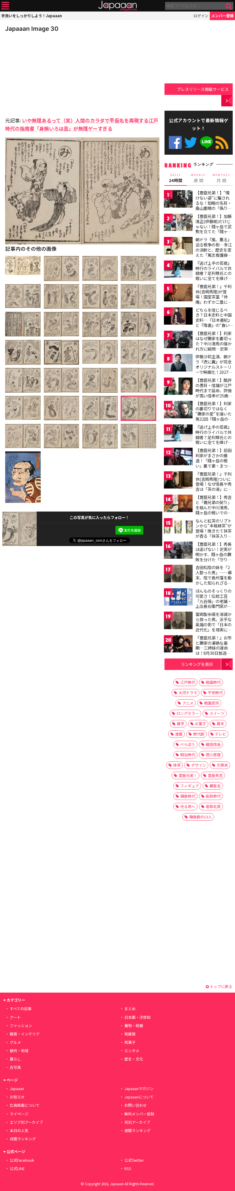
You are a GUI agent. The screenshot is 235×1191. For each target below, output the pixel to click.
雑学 (180, 723)
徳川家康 (213, 754)
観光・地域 (19, 1050)
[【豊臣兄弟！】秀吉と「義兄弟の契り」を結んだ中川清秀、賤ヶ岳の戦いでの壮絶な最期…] (178, 504)
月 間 (221, 178)
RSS (222, 142)
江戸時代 (187, 682)
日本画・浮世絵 (137, 1017)
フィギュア (189, 785)
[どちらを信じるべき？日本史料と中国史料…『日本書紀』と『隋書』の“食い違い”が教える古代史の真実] (178, 317)
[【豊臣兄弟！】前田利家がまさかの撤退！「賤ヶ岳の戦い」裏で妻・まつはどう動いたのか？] (178, 457)
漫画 (179, 734)
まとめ (130, 1008)
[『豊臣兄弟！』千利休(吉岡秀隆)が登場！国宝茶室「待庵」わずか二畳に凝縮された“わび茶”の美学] (178, 293)
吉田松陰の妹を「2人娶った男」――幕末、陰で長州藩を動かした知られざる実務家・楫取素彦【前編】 (213, 580)
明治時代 (187, 754)
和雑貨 (130, 1034)
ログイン (200, 15)
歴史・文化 (133, 1059)
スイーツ (216, 713)
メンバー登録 (222, 15)
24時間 (176, 178)
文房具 (222, 765)
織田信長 (213, 744)
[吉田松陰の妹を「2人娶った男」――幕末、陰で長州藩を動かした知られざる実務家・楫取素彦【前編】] (178, 574)
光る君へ (187, 806)
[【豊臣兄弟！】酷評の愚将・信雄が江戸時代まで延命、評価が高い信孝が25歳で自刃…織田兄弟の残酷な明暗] (178, 387)
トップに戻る (220, 986)
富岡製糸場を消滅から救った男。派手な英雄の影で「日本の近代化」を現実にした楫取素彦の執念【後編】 (213, 627)
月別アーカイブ (137, 1122)
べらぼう (187, 744)
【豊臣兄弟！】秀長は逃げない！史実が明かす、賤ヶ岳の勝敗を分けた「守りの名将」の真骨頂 (213, 554)
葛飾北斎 (213, 806)
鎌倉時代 (187, 796)
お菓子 (200, 723)
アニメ (187, 703)
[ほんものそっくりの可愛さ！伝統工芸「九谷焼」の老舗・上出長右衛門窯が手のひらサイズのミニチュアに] (178, 598)
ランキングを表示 (197, 664)
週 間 (198, 178)
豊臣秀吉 (215, 775)
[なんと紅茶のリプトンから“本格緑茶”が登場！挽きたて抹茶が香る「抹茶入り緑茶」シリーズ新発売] (178, 527)
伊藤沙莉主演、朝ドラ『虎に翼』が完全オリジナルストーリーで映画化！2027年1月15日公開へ (213, 366)
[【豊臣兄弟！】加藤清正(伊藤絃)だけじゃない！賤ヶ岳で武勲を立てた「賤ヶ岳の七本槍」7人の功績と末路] (178, 223)
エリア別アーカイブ (26, 1122)
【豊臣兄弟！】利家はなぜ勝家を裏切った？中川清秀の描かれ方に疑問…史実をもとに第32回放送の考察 (213, 346)
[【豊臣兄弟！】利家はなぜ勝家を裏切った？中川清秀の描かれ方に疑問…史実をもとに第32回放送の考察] (178, 340)
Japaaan (117, 6)
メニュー (5, 6)
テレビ (220, 734)
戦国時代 (213, 682)
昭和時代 (213, 796)
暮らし (15, 1059)
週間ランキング (137, 1130)
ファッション (21, 1025)
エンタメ (131, 1050)
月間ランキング (23, 1139)
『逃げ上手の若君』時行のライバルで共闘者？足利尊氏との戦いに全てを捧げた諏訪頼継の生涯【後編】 (213, 439)
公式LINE (206, 142)
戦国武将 (211, 703)
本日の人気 (19, 1130)
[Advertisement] (45, 73)
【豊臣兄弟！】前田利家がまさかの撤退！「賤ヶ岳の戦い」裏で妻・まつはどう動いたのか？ (213, 460)
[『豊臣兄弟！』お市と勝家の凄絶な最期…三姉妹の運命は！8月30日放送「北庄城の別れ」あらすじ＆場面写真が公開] (178, 644)
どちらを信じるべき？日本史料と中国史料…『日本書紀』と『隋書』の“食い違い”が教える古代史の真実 (213, 322)
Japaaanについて (139, 1097)
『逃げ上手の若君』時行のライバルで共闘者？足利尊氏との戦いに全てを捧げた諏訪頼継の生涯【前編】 (213, 276)
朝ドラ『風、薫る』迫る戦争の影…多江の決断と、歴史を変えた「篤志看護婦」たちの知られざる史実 (213, 252)
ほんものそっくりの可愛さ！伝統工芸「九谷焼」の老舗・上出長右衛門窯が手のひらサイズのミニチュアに (213, 603)
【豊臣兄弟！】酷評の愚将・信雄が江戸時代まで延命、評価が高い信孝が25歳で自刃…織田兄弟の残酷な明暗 (213, 393)
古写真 (15, 1067)
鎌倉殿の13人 (200, 816)
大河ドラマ (188, 692)
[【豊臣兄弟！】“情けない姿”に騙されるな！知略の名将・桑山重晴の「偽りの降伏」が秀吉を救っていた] (178, 199)
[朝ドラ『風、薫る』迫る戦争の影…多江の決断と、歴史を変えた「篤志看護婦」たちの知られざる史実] (178, 246)
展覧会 (215, 785)
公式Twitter (190, 142)
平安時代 (215, 692)
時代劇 (198, 734)
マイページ (19, 1114)
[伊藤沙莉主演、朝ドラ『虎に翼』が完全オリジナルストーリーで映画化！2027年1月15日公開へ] (178, 363)
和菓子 (130, 1042)
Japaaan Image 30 (31, 28)
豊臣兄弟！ (188, 775)
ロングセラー (188, 713)
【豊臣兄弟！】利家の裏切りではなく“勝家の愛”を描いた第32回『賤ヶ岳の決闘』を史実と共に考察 (213, 416)
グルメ (15, 1042)
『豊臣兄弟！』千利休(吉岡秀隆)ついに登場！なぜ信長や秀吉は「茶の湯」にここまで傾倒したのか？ (213, 486)
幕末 (220, 723)
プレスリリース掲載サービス (203, 89)
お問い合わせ (135, 1105)
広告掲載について (25, 1105)
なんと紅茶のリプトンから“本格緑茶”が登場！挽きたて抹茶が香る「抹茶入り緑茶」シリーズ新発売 (213, 531)
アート (15, 1017)
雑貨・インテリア (25, 1034)
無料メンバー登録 (139, 1114)
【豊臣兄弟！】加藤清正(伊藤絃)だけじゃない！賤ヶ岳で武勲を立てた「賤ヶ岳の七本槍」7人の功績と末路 (213, 229)
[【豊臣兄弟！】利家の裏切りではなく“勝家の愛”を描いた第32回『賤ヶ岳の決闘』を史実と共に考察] (178, 410)
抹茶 (177, 765)
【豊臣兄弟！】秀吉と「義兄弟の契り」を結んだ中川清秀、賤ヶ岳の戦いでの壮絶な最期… (213, 507)
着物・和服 (133, 1025)
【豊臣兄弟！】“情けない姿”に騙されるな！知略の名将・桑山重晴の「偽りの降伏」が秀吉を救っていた (213, 205)
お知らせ (17, 1097)
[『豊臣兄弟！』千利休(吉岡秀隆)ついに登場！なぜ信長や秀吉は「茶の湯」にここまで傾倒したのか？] (178, 481)
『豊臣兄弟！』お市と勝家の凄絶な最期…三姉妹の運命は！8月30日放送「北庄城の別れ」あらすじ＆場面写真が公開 (213, 653)
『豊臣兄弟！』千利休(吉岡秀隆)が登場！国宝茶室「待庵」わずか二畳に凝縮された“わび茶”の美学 (213, 299)
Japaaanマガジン (139, 1088)
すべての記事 (21, 1008)
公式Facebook (175, 142)
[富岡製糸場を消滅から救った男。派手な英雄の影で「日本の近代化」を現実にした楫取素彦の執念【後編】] (178, 621)
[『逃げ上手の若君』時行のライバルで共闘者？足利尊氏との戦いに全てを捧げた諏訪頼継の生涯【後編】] (178, 434)
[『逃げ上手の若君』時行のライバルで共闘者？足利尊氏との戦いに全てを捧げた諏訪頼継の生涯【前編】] (178, 270)
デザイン (198, 765)
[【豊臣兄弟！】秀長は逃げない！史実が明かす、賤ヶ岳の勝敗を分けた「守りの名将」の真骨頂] (178, 551)
